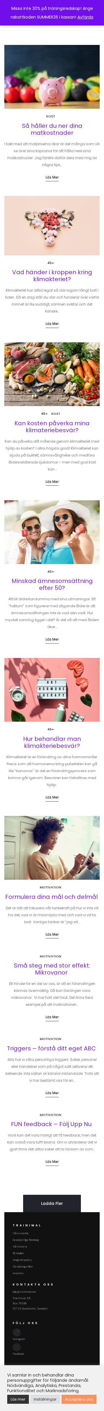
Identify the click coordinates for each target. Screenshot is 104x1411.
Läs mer (52, 177)
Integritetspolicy (22, 1260)
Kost (50, 116)
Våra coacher (21, 1233)
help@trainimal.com (24, 1292)
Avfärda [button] (85, 17)
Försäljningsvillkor (23, 1266)
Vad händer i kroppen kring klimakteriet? (52, 275)
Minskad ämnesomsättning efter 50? (52, 584)
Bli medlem (18, 1253)
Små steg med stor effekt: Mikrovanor (52, 969)
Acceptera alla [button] (79, 1399)
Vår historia (20, 1246)
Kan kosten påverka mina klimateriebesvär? (52, 426)
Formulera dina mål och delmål (52, 897)
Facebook (18, 1354)
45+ (50, 263)
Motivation (50, 887)
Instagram (19, 1339)
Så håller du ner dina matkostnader (52, 129)
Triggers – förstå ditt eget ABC (52, 1048)
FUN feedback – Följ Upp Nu (52, 1124)
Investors (18, 1273)
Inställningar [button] (45, 1399)
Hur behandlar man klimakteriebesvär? (52, 742)
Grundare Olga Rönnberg (26, 1240)
